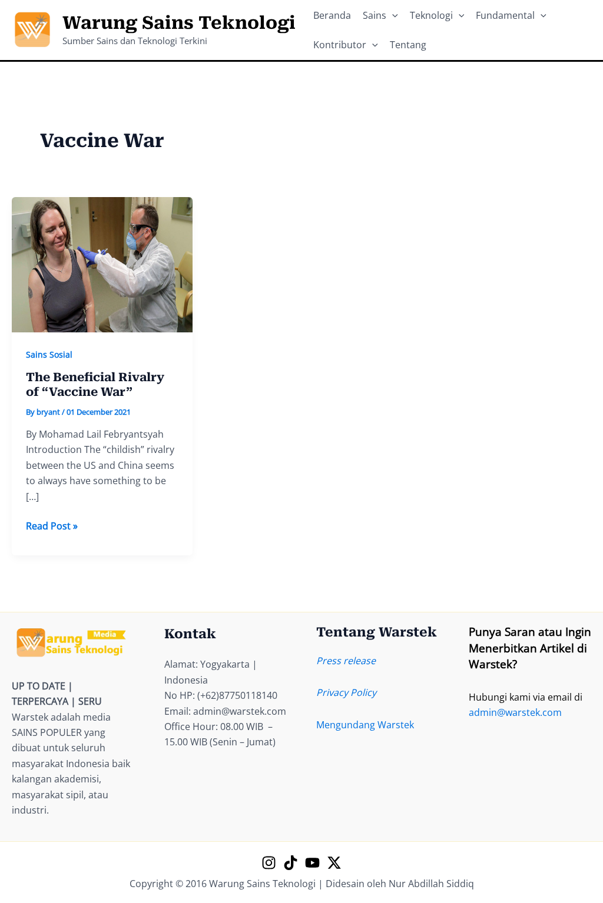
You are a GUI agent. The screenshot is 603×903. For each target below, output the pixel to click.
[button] (392, 15)
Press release (346, 660)
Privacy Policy (346, 692)
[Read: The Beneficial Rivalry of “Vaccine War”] (102, 263)
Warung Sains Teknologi (179, 22)
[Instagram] (268, 862)
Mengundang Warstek (365, 724)
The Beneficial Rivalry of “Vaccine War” (95, 384)
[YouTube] (312, 862)
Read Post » (52, 526)
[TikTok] (290, 862)
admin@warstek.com (515, 712)
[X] (334, 862)
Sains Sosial (49, 354)
